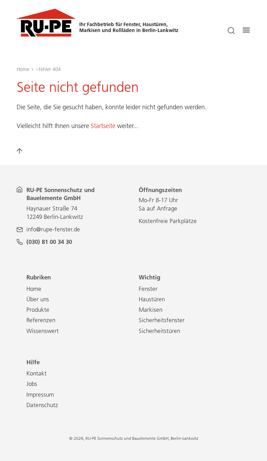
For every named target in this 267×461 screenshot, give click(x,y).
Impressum (40, 394)
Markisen (150, 309)
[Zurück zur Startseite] (46, 34)
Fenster (148, 288)
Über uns (37, 299)
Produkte (37, 309)
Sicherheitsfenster (162, 320)
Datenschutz (42, 405)
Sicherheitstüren (159, 330)
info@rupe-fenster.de (53, 229)
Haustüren (152, 299)
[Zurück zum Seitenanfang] (24, 154)
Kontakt (36, 373)
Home (23, 69)
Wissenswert (42, 330)
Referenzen (40, 320)
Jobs (31, 383)
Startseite (103, 126)
